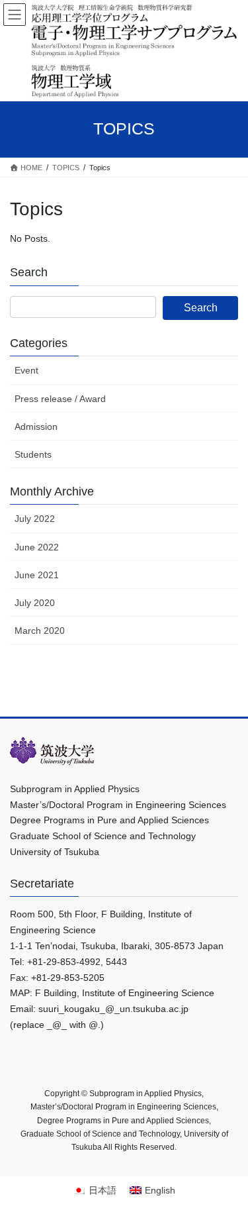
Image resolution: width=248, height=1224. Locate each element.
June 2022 (37, 547)
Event (26, 370)
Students (33, 454)
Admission (36, 426)
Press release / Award (60, 398)
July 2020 (35, 602)
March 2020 (40, 630)
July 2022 (35, 518)
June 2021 (37, 575)
